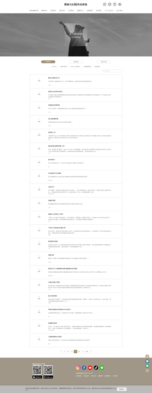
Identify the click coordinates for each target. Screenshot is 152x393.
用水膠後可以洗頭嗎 (54, 173)
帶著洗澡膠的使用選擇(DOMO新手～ (60, 309)
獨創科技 (44, 10)
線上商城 (119, 10)
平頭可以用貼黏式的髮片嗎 (56, 228)
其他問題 (97, 66)
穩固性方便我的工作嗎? (55, 214)
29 (87, 351)
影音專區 (99, 10)
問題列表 (48, 62)
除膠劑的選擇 (52, 323)
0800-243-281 (88, 373)
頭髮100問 (104, 62)
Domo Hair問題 (74, 66)
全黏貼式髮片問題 (54, 282)
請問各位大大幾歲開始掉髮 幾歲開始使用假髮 (62, 268)
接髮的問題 (51, 200)
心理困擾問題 (87, 66)
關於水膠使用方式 (54, 78)
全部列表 (54, 66)
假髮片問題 (63, 66)
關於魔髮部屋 (34, 10)
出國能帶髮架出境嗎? (55, 337)
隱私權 (100, 376)
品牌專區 (53, 10)
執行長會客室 (109, 10)
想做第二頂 (51, 132)
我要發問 (76, 62)
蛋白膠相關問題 (53, 119)
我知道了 (121, 389)
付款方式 (93, 376)
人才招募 (114, 376)
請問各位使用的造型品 (55, 91)
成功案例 (71, 10)
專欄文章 (80, 10)
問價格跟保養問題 (54, 105)
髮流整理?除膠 (53, 241)
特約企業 (86, 376)
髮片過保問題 (52, 296)
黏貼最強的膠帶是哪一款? (56, 146)
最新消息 (62, 10)
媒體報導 (90, 10)
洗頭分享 (51, 187)
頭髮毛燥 (51, 255)
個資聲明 (107, 376)
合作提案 (78, 376)
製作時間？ (51, 159)
